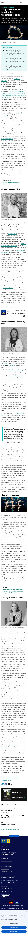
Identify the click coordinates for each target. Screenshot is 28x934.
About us (4, 847)
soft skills (4, 363)
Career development (6, 861)
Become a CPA (5, 858)
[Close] (26, 911)
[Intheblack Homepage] (4, 2)
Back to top (13, 836)
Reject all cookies (14, 927)
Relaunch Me (11, 233)
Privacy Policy (14, 919)
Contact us (5, 849)
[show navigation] (25, 2)
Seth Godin (12, 365)
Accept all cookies (14, 931)
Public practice (5, 869)
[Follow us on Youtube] (5, 897)
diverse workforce (8, 287)
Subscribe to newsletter (8, 877)
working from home (7, 138)
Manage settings (14, 923)
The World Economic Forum (14, 370)
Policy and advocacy (6, 866)
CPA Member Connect (8, 854)
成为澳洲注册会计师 (6, 871)
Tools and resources (6, 863)
